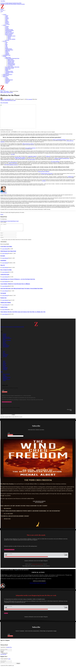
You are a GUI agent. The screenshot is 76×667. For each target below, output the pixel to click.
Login (9, 658)
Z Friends (7, 78)
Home (1, 91)
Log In (2, 651)
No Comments (29, 99)
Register (18, 663)
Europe (6, 47)
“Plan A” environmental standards (59, 139)
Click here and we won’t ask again (37, 564)
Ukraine (6, 51)
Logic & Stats (10, 65)
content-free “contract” (32, 156)
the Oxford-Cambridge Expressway (11, 164)
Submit (13, 414)
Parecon (9, 38)
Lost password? (3, 654)
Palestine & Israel (8, 48)
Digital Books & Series (9, 68)
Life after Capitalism (11, 39)
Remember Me (4, 653)
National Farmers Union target (46, 173)
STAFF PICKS (6, 75)
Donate (1, 9)
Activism (7, 26)
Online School (8, 57)
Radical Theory (10, 59)
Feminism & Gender (9, 29)
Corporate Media (8, 31)
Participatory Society (11, 35)
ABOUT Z (5, 76)
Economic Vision (11, 61)
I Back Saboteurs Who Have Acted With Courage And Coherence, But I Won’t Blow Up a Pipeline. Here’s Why (22, 311)
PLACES (4, 41)
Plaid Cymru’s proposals (20, 158)
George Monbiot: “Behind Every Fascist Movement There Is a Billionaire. (15, 283)
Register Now (9, 647)
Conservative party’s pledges (19, 157)
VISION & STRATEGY (7, 74)
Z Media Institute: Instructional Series (12, 58)
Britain (1, 92)
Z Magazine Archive (9, 71)
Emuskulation (3, 260)
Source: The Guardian (4, 102)
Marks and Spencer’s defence (28, 143)
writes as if (48, 156)
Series (6, 19)
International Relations (9, 30)
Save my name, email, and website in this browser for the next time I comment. (16, 239)
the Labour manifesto (55, 161)
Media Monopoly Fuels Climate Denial (8, 251)
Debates (6, 20)
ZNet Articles (6, 91)
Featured (6, 18)
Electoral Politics (10, 92)
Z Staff (6, 77)
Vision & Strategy (8, 34)
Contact (6, 82)
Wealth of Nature (3, 307)
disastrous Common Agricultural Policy (62, 158)
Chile (6, 45)
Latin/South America (9, 49)
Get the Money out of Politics (6, 246)
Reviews (6, 23)
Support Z (7, 81)
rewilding (44, 180)
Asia (6, 43)
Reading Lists (7, 69)
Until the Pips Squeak (4, 274)
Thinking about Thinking (5, 302)
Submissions (7, 80)
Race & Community (9, 33)
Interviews (7, 21)
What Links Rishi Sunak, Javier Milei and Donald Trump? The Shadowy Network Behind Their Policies (21, 288)
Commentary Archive (9, 72)
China (6, 46)
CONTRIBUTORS (6, 55)
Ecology (6, 27)
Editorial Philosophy (9, 79)
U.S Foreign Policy (11, 64)
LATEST (4, 14)
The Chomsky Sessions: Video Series (12, 66)
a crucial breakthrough (12, 162)
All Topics (7, 40)
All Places (7, 54)
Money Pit (2, 265)
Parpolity (9, 36)
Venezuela (7, 53)
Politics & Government (9, 32)
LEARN (4, 56)
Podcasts (6, 17)
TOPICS (4, 25)
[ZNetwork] (2, 8)
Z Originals (7, 24)
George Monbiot (7, 99)
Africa (6, 42)
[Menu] (0, 85)
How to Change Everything (6, 269)
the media (13, 154)
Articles (6, 15)
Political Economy (11, 60)
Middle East (7, 50)
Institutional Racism (11, 63)
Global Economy (11, 62)
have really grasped (31, 159)
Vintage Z (7, 73)
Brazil (6, 44)
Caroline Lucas (70, 176)
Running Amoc (3, 297)
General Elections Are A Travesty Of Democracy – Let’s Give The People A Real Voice (17, 279)
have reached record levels (30, 147)
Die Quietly (2, 255)
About (1, 371)
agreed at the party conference (43, 171)
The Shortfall (3, 293)
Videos (6, 16)
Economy (7, 28)
